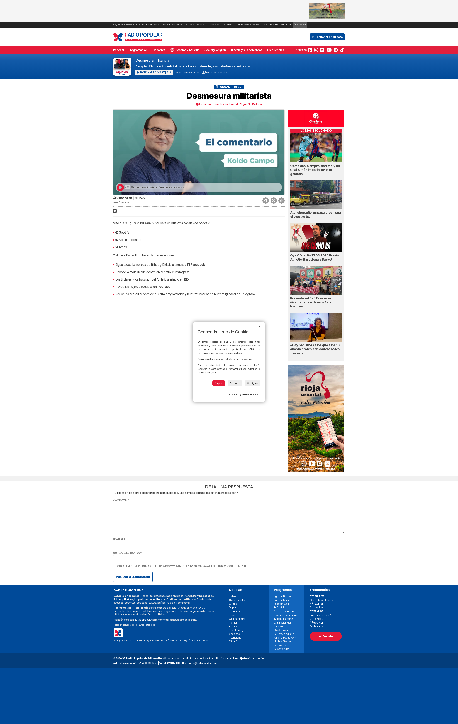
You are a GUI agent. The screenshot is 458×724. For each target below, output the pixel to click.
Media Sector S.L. (251, 394)
